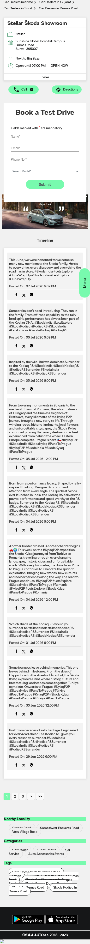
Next (31, 796)
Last (40, 796)
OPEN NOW (59, 65)
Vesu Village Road (24, 832)
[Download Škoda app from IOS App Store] (61, 920)
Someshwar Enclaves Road (59, 828)
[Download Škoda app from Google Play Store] (28, 920)
